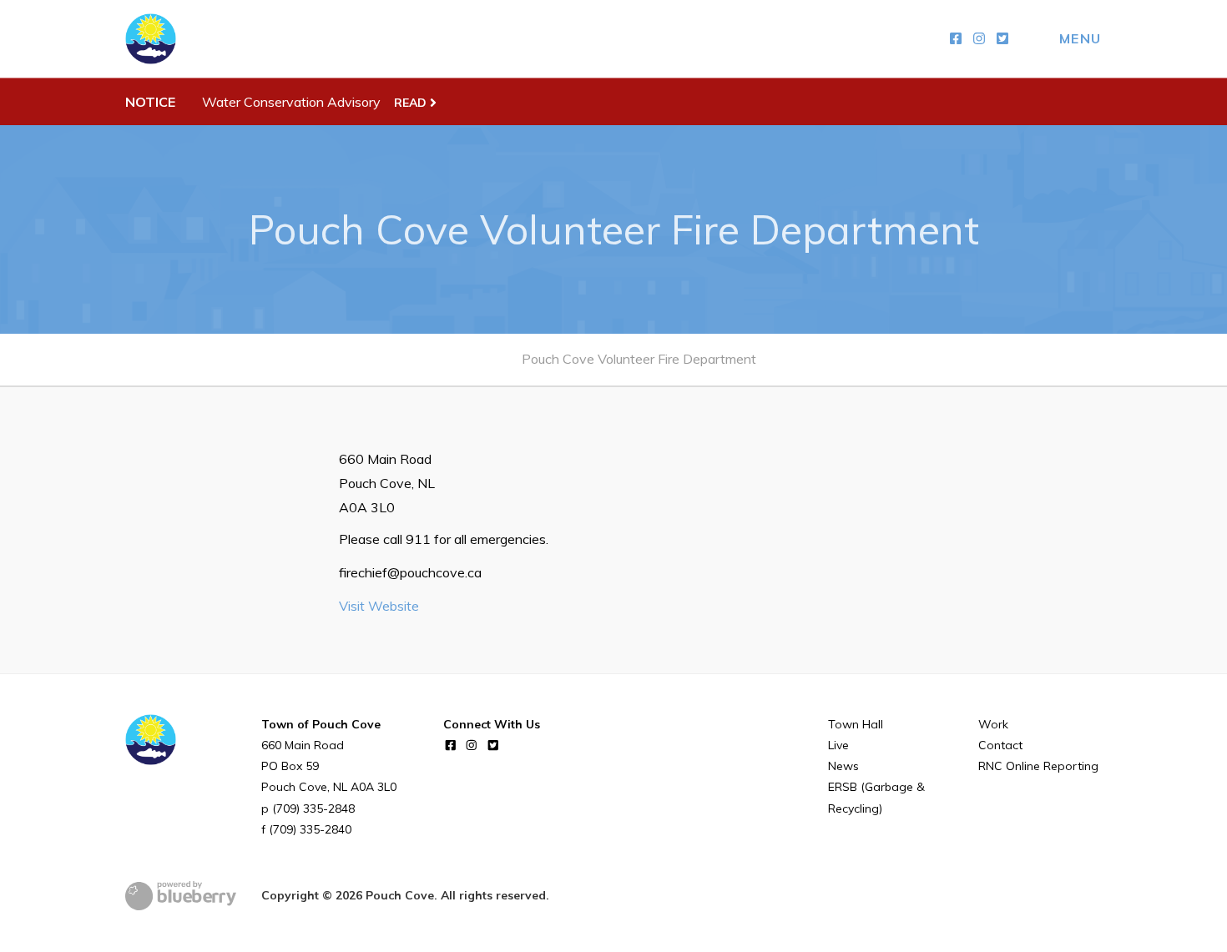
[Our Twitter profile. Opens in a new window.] (1002, 39)
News (843, 765)
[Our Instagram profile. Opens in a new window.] (979, 39)
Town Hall (855, 724)
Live (838, 745)
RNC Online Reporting (1038, 765)
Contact (1000, 745)
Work (993, 724)
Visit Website (379, 605)
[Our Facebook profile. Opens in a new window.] (955, 39)
